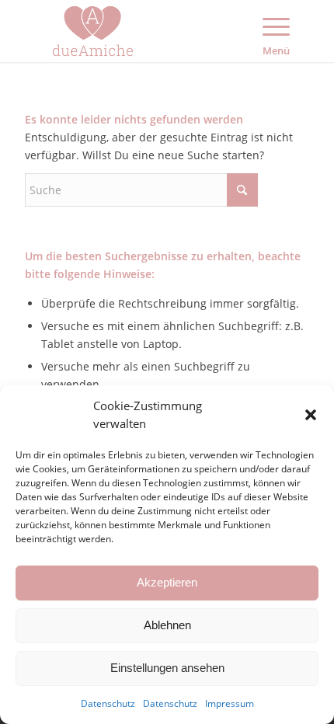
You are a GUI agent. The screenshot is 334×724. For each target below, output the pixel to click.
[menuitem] (278, 31)
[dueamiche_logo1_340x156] (138, 31)
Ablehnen (167, 625)
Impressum (229, 703)
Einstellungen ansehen (167, 667)
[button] (310, 415)
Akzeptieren (167, 582)
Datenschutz (108, 703)
